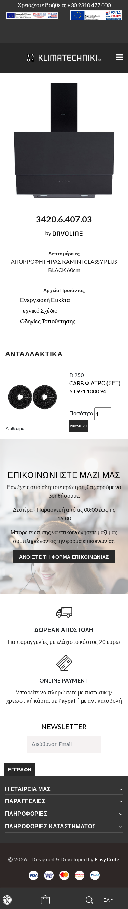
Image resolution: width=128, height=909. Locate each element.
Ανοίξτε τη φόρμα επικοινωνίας (64, 557)
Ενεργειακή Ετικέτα (45, 299)
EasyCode (107, 859)
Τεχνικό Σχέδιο (38, 310)
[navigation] (7, 900)
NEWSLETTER (64, 726)
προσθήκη (78, 426)
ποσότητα (81, 413)
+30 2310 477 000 (89, 5)
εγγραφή (19, 769)
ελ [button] (106, 900)
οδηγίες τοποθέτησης (47, 321)
